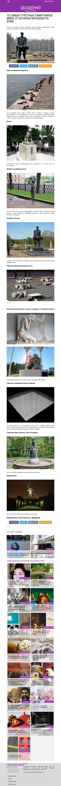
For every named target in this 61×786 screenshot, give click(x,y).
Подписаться (49, 1)
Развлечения (12, 776)
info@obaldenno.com (13, 772)
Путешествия (12, 784)
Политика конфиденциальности (33, 772)
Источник (9, 526)
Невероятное (12, 781)
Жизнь (10, 778)
